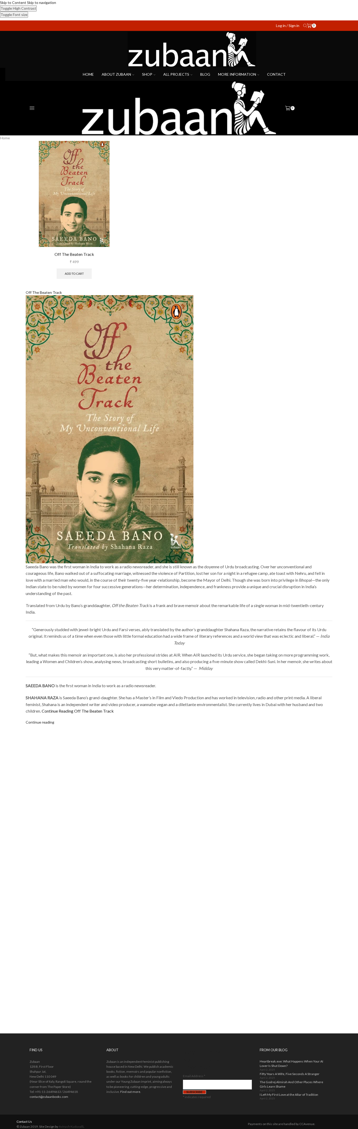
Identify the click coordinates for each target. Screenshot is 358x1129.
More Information (237, 74)
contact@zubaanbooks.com (49, 1097)
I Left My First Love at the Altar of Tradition (289, 1095)
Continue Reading (78, 710)
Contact (276, 74)
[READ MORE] (63, 433)
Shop (147, 74)
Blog (205, 74)
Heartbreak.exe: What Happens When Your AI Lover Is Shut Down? (291, 1063)
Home (88, 74)
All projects (176, 74)
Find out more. (130, 1092)
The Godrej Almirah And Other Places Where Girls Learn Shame (291, 1084)
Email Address (194, 1076)
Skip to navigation (41, 2)
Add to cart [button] (74, 274)
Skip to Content (13, 2)
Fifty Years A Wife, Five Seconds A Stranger (289, 1074)
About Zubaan (116, 74)
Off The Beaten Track (74, 254)
